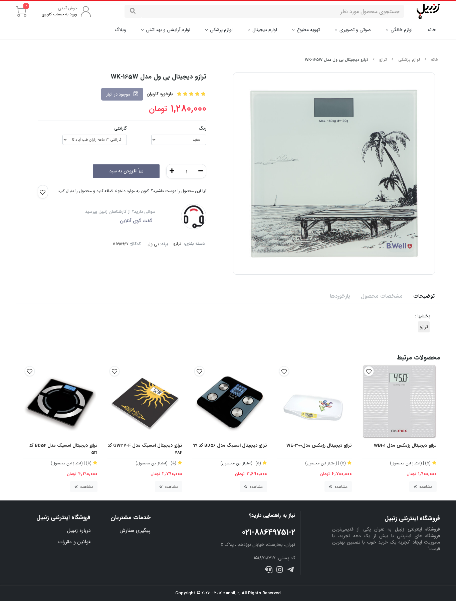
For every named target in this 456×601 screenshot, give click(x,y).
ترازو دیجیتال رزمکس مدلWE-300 (319, 445)
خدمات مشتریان (130, 517)
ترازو (383, 59)
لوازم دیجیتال (264, 29)
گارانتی (120, 128)
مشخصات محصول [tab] (382, 296)
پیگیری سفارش (135, 531)
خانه (432, 29)
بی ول (153, 244)
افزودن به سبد (123, 171)
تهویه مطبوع (308, 29)
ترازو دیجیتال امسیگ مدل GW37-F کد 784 (144, 449)
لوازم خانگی (402, 29)
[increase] (172, 171)
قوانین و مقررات (74, 542)
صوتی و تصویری (355, 29)
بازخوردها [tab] (340, 296)
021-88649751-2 (268, 532)
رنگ (202, 128)
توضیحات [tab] (424, 296)
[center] (133, 11)
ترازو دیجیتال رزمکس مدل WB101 (405, 445)
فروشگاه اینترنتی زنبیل (63, 517)
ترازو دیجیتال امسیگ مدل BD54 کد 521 (63, 449)
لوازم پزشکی (221, 29)
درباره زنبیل (78, 531)
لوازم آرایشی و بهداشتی (168, 29)
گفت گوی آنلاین (136, 220)
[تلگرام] (290, 571)
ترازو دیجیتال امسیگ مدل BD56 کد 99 (230, 445)
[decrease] (200, 171)
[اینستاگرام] (279, 571)
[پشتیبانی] (268, 571)
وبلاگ (120, 29)
